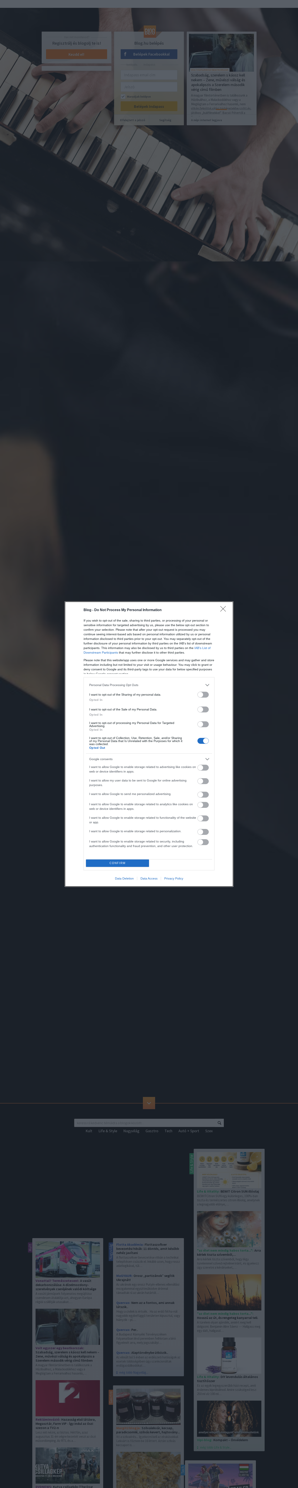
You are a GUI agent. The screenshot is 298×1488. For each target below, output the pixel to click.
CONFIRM (118, 863)
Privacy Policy (173, 878)
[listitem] (149, 685)
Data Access (149, 878)
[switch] (203, 695)
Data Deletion (124, 878)
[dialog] (149, 744)
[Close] (224, 610)
